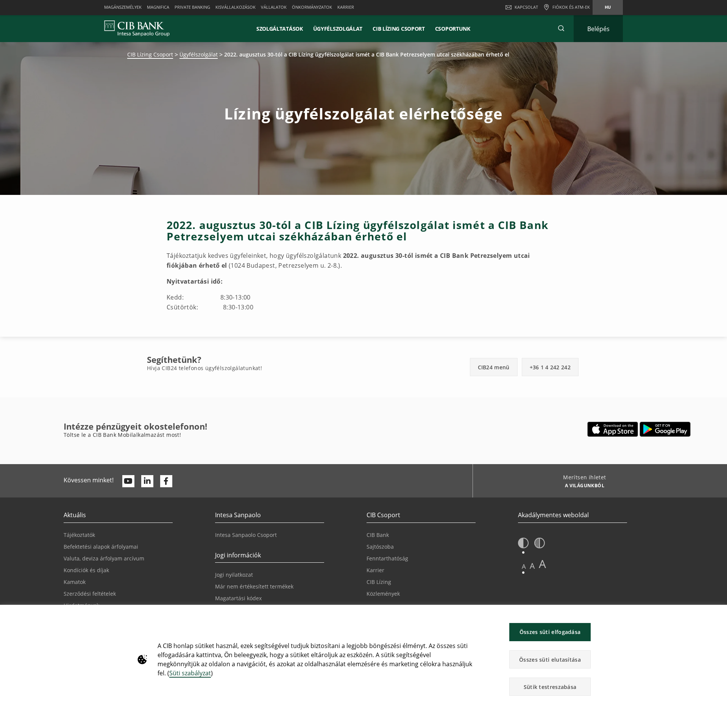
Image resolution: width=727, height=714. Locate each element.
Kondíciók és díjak (86, 570)
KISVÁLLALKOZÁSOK (235, 7)
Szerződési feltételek (90, 593)
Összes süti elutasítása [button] (550, 659)
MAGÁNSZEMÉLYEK (123, 7)
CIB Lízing (379, 581)
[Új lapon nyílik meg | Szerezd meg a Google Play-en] (665, 429)
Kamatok (75, 581)
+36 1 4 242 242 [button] (550, 367)
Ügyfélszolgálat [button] (338, 28)
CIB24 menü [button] (494, 367)
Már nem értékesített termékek (254, 586)
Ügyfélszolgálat (198, 54)
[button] (561, 28)
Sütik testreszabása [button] (550, 686)
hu (608, 7)
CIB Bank (378, 534)
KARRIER (345, 7)
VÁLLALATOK (274, 7)
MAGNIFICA (158, 7)
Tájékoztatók (79, 534)
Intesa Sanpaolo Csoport (246, 534)
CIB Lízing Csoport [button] (399, 28)
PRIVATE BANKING (192, 7)
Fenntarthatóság (387, 558)
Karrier (375, 570)
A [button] (524, 566)
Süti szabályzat (190, 673)
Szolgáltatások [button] (279, 28)
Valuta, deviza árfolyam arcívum (104, 558)
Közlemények (383, 593)
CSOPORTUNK (452, 28)
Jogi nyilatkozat (234, 574)
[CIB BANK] (137, 28)
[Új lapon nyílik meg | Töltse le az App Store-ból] (612, 429)
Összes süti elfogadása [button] (550, 632)
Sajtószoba (380, 546)
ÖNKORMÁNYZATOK (312, 7)
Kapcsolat (526, 7)
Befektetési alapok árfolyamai (101, 546)
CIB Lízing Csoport (150, 54)
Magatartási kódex (238, 598)
